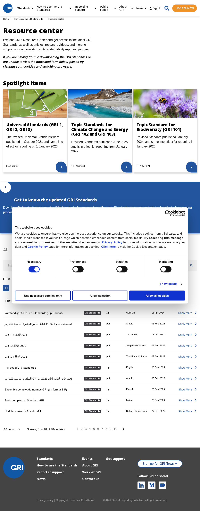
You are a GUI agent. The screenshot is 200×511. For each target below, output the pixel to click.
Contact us (90, 479)
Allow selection (100, 295)
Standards (45, 459)
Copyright (62, 500)
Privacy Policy (112, 242)
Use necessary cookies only (43, 295)
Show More (185, 312)
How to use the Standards (57, 465)
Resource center (56, 19)
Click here (109, 246)
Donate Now (184, 8)
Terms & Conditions (82, 500)
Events (87, 459)
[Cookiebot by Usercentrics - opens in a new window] (168, 213)
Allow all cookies (157, 295)
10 (115, 429)
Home (6, 19)
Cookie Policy (38, 246)
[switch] (78, 269)
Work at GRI (91, 472)
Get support (115, 459)
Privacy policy (45, 500)
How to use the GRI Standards (28, 19)
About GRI (90, 465)
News (41, 479)
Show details (168, 283)
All (6, 250)
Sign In (156, 8)
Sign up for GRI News (158, 463)
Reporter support (50, 472)
